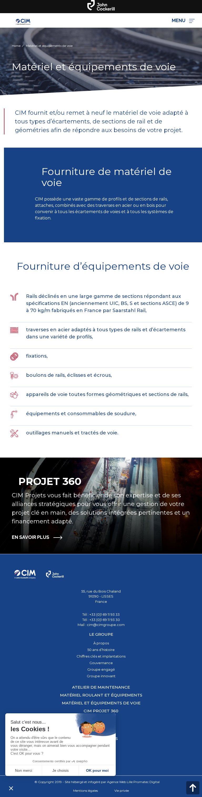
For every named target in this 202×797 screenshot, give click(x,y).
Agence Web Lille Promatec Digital (133, 782)
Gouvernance (101, 663)
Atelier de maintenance (101, 687)
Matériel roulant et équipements (101, 695)
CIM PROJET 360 (101, 710)
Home (16, 46)
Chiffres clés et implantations (101, 656)
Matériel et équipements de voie (101, 702)
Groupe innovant (101, 676)
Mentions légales (85, 791)
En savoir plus (30, 537)
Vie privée (121, 791)
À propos (101, 643)
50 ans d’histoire (101, 650)
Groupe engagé (101, 669)
